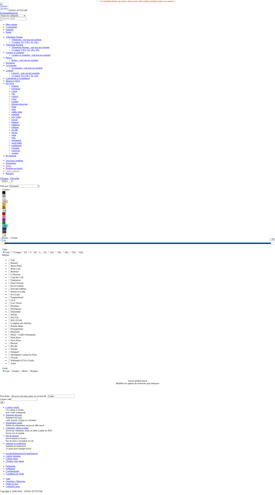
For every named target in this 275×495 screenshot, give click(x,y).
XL (32, 42)
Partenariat (10, 466)
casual (14, 91)
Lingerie (9, 70)
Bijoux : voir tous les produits (24, 60)
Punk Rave (16, 337)
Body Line (15, 268)
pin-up (14, 132)
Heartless (15, 306)
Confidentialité (12, 471)
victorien (15, 148)
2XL (36, 42)
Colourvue (15, 274)
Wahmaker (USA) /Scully (22, 360)
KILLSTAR (16, 320)
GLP (13, 300)
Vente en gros (12, 484)
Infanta (14, 314)
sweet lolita (16, 143)
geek (13, 109)
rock (13, 137)
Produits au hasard (14, 168)
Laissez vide (5, 399)
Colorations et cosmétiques (18, 78)
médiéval (15, 125)
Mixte (24, 371)
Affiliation (10, 468)
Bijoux (9, 57)
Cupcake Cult (17, 277)
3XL (37, 50)
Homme (34, 371)
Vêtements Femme (14, 37)
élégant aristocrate (19, 104)
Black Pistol (16, 266)
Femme (15, 371)
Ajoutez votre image (15, 461)
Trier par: (4, 186)
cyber (13, 99)
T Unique (15, 42)
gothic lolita (16, 112)
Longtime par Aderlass (21, 323)
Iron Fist (14, 317)
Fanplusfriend (17, 297)
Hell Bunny (16, 309)
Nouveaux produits (14, 160)
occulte (14, 130)
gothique (15, 114)
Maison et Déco (13, 81)
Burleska (15, 271)
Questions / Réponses (15, 481)
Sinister (14, 349)
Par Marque (11, 156)
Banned (14, 263)
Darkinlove (16, 280)
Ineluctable (16, 312)
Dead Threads (17, 283)
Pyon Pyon (16, 340)
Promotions (11, 163)
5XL (74, 252)
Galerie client (12, 458)
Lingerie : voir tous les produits (25, 73)
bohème (15, 86)
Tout (7, 252)
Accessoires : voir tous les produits (27, 68)
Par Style (10, 83)
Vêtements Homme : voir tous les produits (30, 47)
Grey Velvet (16, 303)
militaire (15, 127)
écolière (14, 101)
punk (13, 135)
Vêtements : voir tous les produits (26, 39)
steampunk (16, 140)
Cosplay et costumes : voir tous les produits (30, 55)
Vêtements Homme (14, 45)
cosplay (14, 96)
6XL (81, 252)
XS (22, 42)
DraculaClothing (18, 289)
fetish (13, 107)
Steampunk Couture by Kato (24, 355)
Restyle (14, 343)
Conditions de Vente (15, 474)
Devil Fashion (17, 286)
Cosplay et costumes (15, 52)
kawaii (14, 119)
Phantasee (15, 332)
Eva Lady (15, 294)
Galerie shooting (13, 456)
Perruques (10, 63)
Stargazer (15, 352)
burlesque (15, 88)
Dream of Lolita (18, 291)
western (14, 153)
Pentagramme (17, 329)
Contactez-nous (13, 486)
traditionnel (16, 145)
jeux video (16, 117)
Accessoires (11, 65)
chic (13, 94)
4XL (67, 252)
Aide (8, 479)
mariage (15, 122)
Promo (15, 238)
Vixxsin (14, 357)
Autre (13, 363)
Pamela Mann (17, 326)
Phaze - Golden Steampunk (23, 334)
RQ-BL (14, 346)
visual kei (15, 150)
